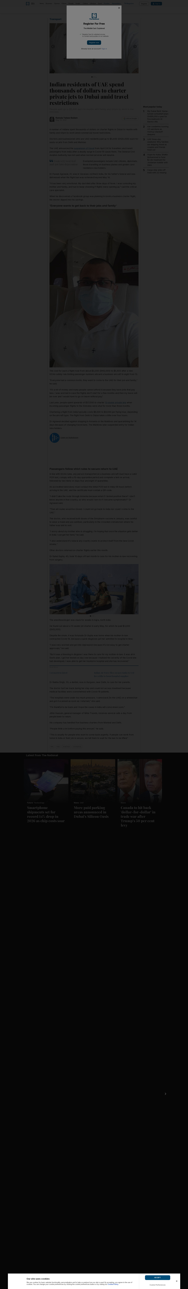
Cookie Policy (113, 1284)
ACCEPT (157, 1277)
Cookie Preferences (158, 1285)
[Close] (176, 1281)
